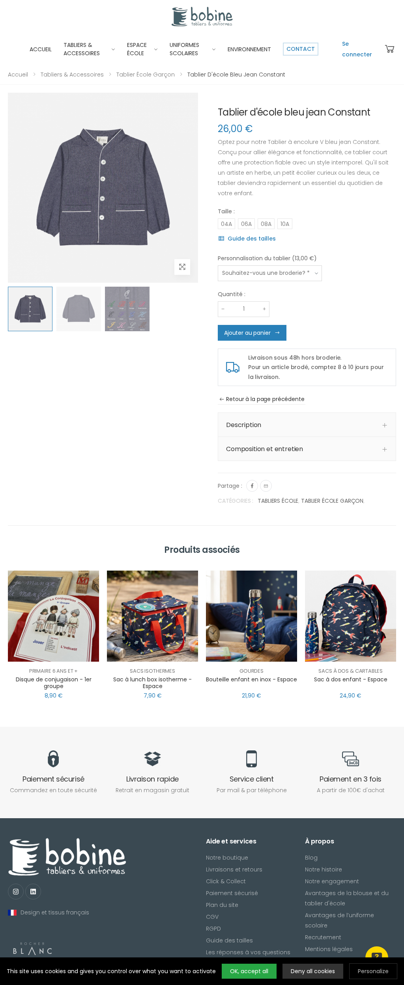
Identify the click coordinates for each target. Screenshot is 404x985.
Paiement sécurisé (232, 893)
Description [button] (243, 424)
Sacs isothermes (152, 671)
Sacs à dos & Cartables (350, 671)
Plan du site (222, 905)
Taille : (226, 211)
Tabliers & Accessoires (72, 74)
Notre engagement (332, 881)
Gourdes (251, 671)
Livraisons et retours (234, 869)
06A (246, 224)
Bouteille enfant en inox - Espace (251, 679)
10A (285, 224)
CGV (212, 917)
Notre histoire (323, 869)
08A (266, 224)
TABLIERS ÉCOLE (278, 501)
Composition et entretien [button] (264, 448)
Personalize (373, 971)
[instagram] (16, 891)
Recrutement (323, 937)
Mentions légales (329, 949)
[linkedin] (33, 891)
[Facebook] (252, 486)
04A (226, 224)
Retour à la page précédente (265, 399)
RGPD (213, 929)
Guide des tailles (252, 239)
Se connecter (357, 49)
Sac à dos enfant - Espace (350, 679)
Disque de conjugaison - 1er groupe (54, 682)
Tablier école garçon (145, 74)
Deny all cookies (313, 971)
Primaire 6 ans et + (53, 671)
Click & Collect (226, 881)
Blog (311, 858)
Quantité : (231, 294)
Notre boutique (227, 858)
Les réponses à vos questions (248, 952)
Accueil (18, 74)
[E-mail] (266, 486)
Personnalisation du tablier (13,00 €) (267, 258)
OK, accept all (249, 971)
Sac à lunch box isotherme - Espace (152, 682)
